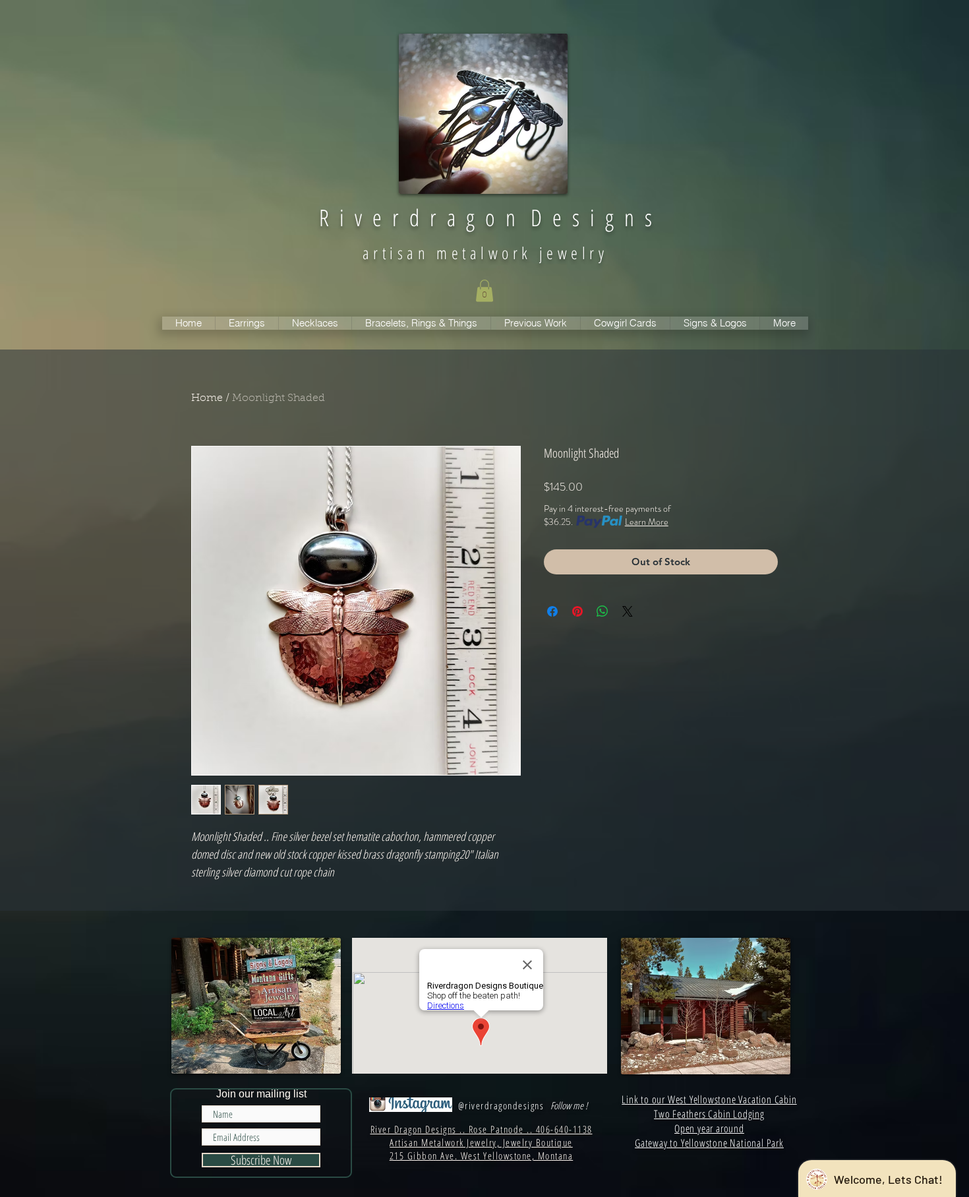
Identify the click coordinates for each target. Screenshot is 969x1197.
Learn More (646, 521)
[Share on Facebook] (552, 611)
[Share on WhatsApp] (602, 611)
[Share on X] (627, 611)
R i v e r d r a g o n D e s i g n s (485, 217)
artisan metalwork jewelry (485, 252)
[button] (484, 290)
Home (207, 398)
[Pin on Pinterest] (577, 611)
